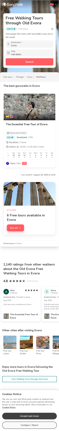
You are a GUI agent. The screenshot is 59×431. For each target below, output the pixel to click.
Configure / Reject (29, 425)
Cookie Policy (8, 407)
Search (30, 62)
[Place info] (52, 29)
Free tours (7, 77)
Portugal (20, 77)
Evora (29, 77)
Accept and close (29, 416)
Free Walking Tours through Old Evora (29, 379)
